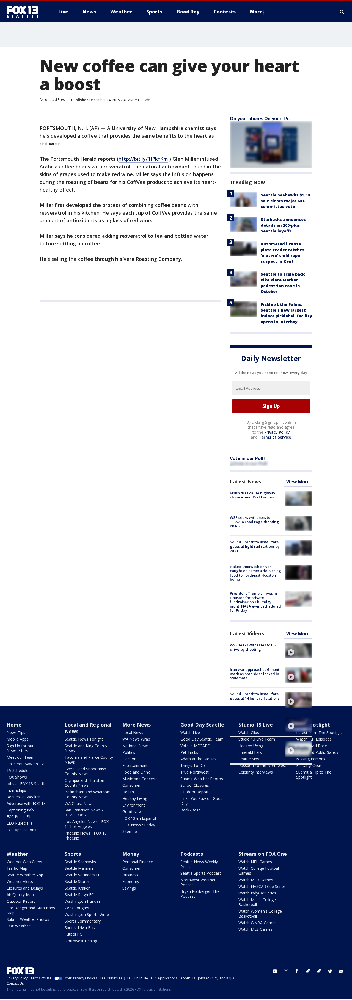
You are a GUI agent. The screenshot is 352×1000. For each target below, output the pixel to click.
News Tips (16, 732)
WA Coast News (79, 803)
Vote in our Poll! (247, 458)
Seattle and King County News (86, 748)
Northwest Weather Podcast (198, 882)
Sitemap (129, 831)
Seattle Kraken (77, 888)
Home (14, 724)
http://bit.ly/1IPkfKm (143, 159)
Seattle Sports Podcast (200, 873)
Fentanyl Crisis (309, 765)
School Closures (194, 785)
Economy (130, 881)
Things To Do (192, 765)
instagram (286, 971)
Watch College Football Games (259, 871)
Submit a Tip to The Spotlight (313, 774)
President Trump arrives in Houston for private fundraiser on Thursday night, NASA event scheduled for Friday (255, 602)
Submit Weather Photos (201, 778)
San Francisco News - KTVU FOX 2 (84, 812)
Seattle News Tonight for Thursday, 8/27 (252, 720)
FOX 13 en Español (139, 818)
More (256, 12)
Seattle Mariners (79, 868)
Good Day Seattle (202, 724)
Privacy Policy (277, 432)
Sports (73, 854)
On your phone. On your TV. (260, 118)
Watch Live (190, 732)
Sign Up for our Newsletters (20, 748)
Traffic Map (17, 868)
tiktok (308, 971)
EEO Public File (20, 823)
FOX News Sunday (138, 824)
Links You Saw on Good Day (201, 801)
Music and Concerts (140, 778)
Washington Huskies (83, 901)
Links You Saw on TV (25, 763)
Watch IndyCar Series (257, 893)
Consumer (131, 785)
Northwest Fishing (81, 940)
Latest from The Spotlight (319, 732)
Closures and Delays (25, 888)
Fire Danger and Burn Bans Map (31, 910)
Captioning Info (20, 810)
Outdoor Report (194, 791)
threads (319, 971)
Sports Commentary (83, 921)
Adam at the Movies (198, 758)
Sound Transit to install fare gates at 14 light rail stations (254, 696)
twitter (330, 971)
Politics (128, 752)
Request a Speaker (23, 796)
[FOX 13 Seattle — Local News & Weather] (25, 11)
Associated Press (53, 99)
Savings (129, 888)
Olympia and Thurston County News (84, 783)
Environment (133, 805)
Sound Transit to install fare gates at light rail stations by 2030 (255, 546)
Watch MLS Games (255, 929)
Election (129, 758)
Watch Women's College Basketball (260, 913)
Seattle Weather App (25, 874)
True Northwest (194, 772)
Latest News (245, 481)
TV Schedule (17, 770)
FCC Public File (19, 816)
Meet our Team (21, 757)
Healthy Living (134, 798)
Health (128, 791)
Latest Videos (247, 633)
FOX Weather (18, 926)
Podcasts (191, 854)
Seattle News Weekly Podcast (199, 864)
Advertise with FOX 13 (26, 803)
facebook (297, 971)
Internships (16, 790)
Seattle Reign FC (79, 894)
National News (135, 745)
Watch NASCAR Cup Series (262, 886)
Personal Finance (137, 861)
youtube (275, 971)
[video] (298, 650)
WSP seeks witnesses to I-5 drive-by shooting (253, 647)
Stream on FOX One (262, 854)
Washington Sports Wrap (87, 914)
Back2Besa (190, 810)
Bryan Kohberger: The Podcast (199, 894)
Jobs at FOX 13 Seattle (26, 783)
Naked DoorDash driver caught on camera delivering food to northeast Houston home (255, 573)
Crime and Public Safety (317, 752)
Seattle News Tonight (84, 739)
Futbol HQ (74, 934)
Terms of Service (275, 437)
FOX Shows (17, 777)
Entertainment (135, 765)
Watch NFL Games (255, 861)
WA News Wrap (136, 739)
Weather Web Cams (24, 861)
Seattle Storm (77, 881)
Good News (133, 811)
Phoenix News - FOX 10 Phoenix (86, 835)
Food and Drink (136, 772)
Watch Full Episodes (314, 739)
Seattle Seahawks (80, 861)
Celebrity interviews (255, 772)
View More (298, 482)
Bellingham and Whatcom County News (88, 794)
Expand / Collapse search (342, 12)
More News (136, 724)
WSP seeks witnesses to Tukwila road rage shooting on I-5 (254, 521)
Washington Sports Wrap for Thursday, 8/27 (254, 745)
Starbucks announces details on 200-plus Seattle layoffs (283, 225)
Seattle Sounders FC (83, 874)
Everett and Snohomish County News (85, 771)
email (341, 971)
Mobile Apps (18, 739)
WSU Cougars (77, 907)
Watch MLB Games (255, 879)
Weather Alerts (20, 881)
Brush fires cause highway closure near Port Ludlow (252, 495)
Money (130, 854)
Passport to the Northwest (262, 765)
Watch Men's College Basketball (257, 902)
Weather (17, 854)
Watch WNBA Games (257, 922)
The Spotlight (313, 724)
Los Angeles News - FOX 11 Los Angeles (87, 824)
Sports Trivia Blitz (80, 927)
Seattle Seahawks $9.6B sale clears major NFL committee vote (285, 200)
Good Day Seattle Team (202, 739)
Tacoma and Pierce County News (89, 760)
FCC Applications (21, 829)
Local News (132, 732)
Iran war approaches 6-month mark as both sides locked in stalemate (256, 673)
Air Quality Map (20, 894)
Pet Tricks (189, 752)
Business (130, 874)
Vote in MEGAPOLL (197, 745)
